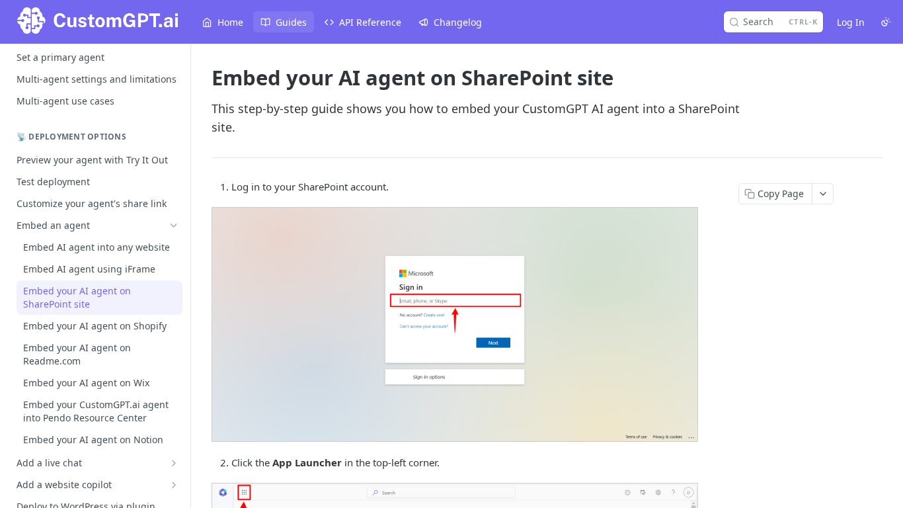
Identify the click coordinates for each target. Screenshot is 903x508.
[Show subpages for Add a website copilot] (174, 485)
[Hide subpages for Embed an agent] (174, 225)
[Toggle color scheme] (885, 21)
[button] (454, 324)
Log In (851, 22)
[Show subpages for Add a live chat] (174, 463)
